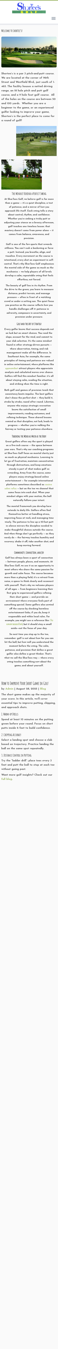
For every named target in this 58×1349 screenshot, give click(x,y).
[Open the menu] (54, 19)
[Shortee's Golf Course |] (29, 7)
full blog (6, 779)
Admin (9, 689)
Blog (43, 689)
